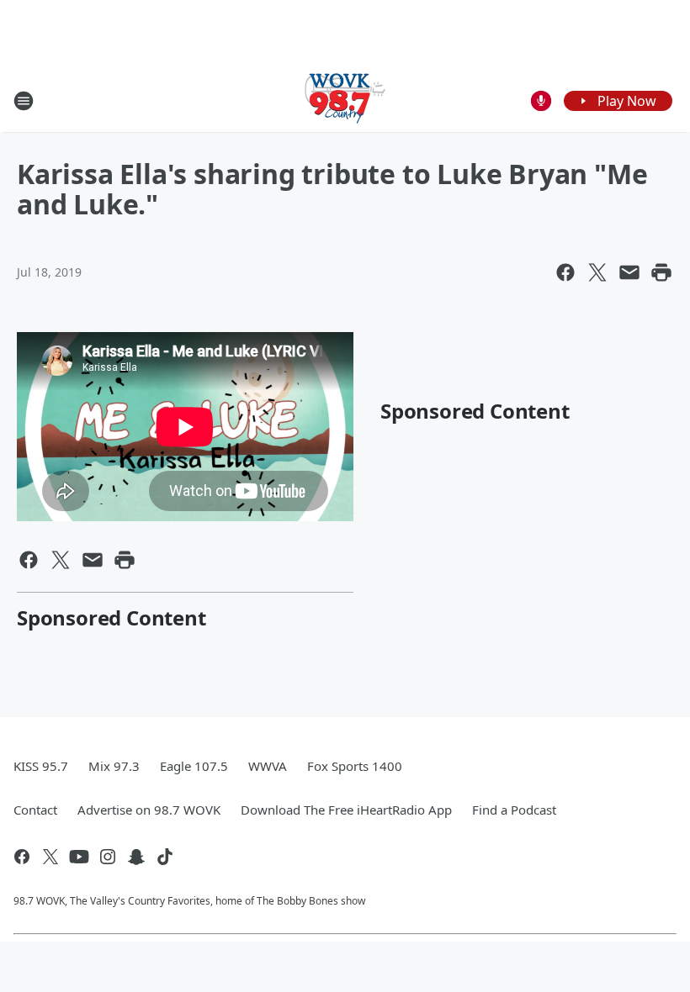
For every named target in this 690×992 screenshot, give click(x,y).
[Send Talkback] (541, 101)
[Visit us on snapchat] (136, 857)
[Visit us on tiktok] (165, 857)
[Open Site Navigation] (23, 101)
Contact (35, 809)
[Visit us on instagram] (108, 857)
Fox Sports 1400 (354, 765)
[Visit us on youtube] (79, 857)
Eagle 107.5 (194, 765)
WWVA (267, 765)
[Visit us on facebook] (22, 857)
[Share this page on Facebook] (565, 272)
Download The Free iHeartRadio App (346, 809)
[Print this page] (661, 272)
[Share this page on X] (597, 272)
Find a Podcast (514, 809)
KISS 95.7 (40, 765)
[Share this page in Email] (629, 272)
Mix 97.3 (114, 765)
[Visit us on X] (50, 857)
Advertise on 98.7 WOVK (148, 809)
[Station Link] (345, 100)
